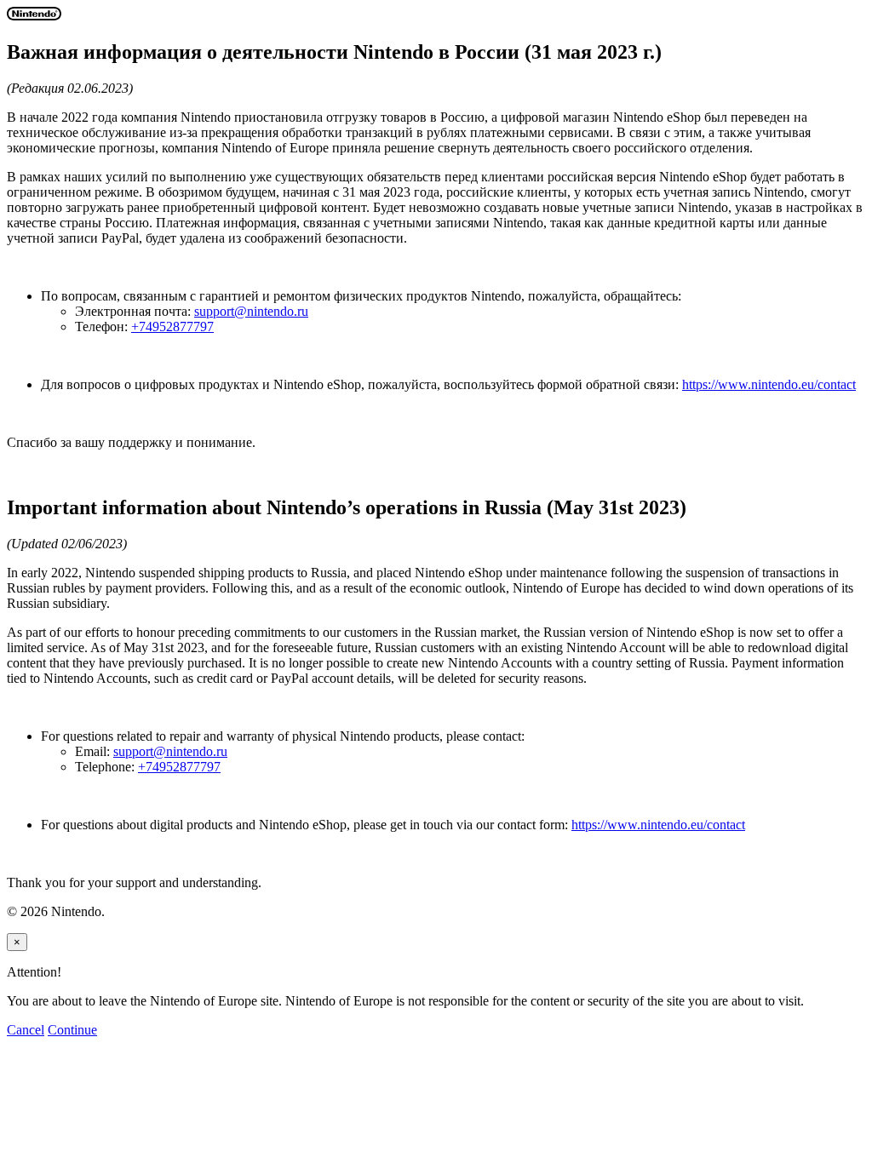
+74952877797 (172, 326)
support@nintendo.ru (251, 311)
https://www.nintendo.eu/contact (769, 384)
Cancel (25, 1030)
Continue (72, 1030)
